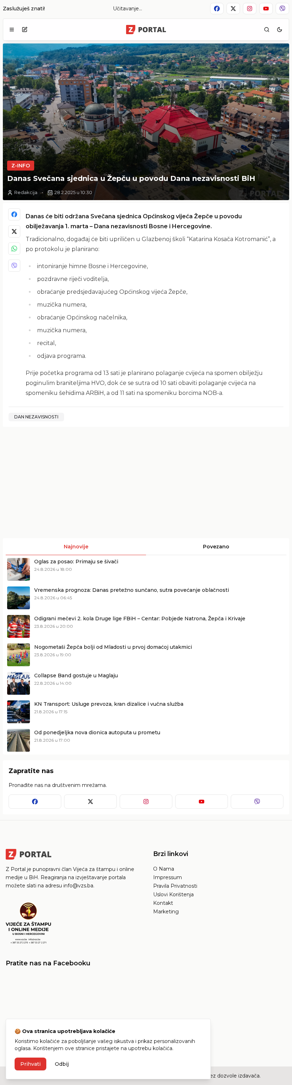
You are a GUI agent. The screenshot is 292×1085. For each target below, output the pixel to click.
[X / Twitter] (14, 231)
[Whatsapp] (14, 248)
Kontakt (163, 903)
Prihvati (30, 1064)
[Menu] (11, 29)
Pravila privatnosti (175, 886)
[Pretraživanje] (266, 29)
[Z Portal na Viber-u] (282, 8)
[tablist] (146, 546)
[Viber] (14, 265)
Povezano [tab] (216, 546)
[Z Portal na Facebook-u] (217, 8)
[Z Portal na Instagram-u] (249, 8)
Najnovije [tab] (76, 546)
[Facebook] (14, 214)
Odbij (62, 1064)
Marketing (166, 911)
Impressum (167, 877)
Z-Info (20, 165)
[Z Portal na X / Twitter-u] (233, 8)
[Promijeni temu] (279, 29)
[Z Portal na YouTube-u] (266, 8)
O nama (163, 869)
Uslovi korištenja (173, 894)
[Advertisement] (74, 482)
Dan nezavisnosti (36, 416)
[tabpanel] (146, 655)
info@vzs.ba (78, 885)
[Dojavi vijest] (24, 29)
